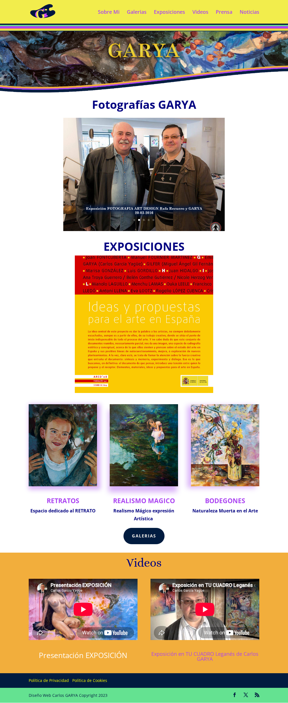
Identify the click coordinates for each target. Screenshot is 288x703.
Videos (200, 12)
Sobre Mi (109, 12)
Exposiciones (169, 12)
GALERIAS (144, 536)
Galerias (137, 12)
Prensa (224, 12)
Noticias (249, 12)
